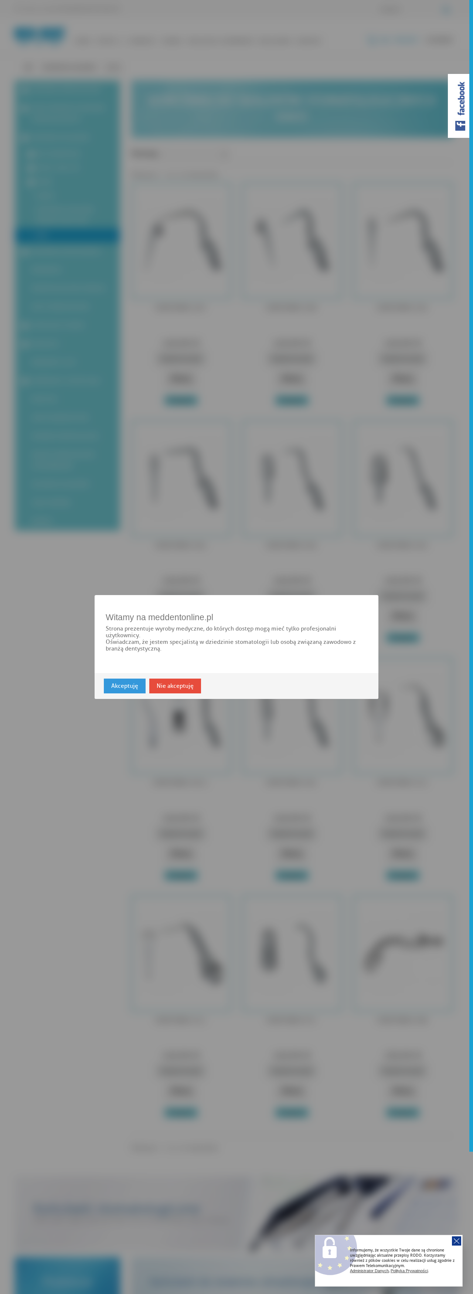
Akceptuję (124, 686)
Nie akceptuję (175, 686)
